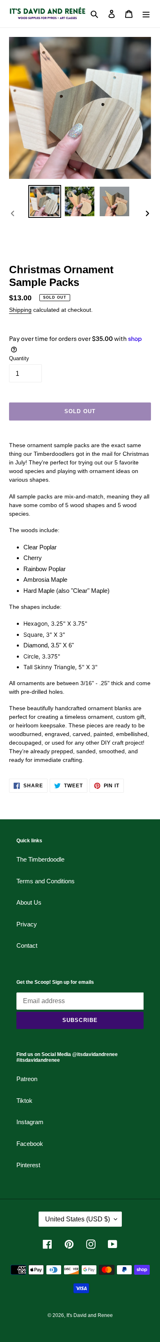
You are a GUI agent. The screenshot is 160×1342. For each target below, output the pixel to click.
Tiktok (24, 1100)
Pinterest (28, 1164)
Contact (26, 945)
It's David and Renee (89, 1315)
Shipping (20, 309)
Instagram (29, 1121)
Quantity (19, 358)
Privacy (26, 924)
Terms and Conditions (45, 881)
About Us (28, 902)
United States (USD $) (77, 1219)
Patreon (26, 1078)
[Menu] (146, 14)
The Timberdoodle (40, 859)
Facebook (29, 1143)
